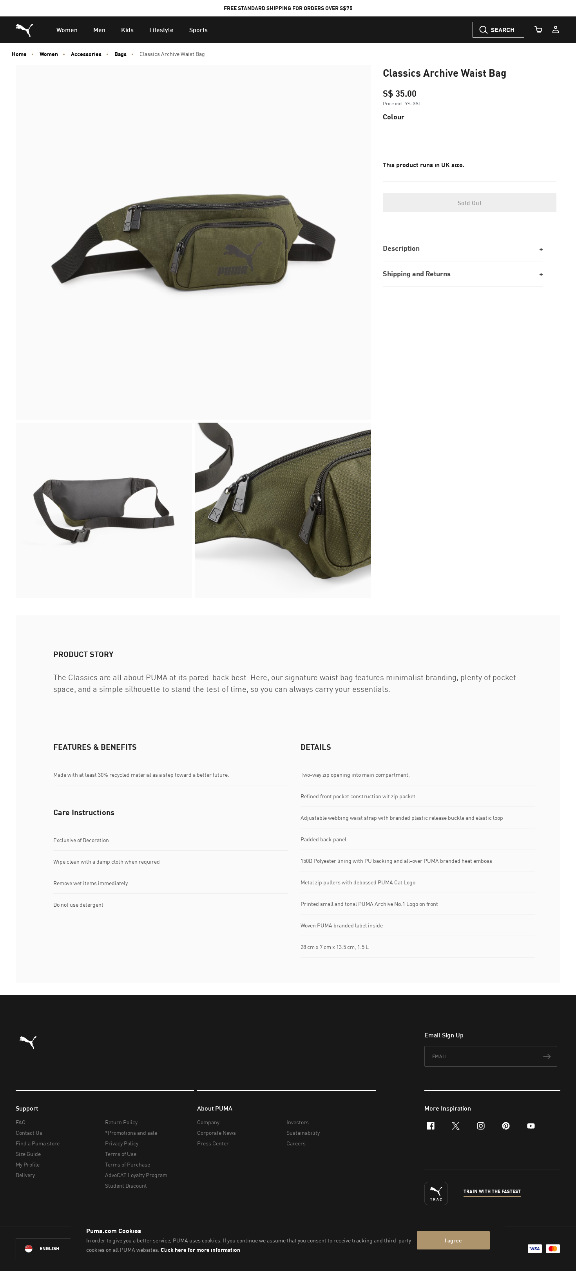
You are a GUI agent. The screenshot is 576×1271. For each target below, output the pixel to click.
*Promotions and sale (131, 1132)
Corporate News (216, 1132)
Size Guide (28, 1153)
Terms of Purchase (127, 1164)
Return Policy (121, 1122)
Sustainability (303, 1132)
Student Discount (126, 1185)
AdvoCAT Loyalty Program (136, 1175)
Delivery (25, 1175)
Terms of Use (120, 1153)
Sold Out (470, 202)
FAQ (20, 1122)
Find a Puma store (38, 1143)
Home (19, 54)
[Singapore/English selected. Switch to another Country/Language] (59, 1249)
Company (208, 1122)
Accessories (86, 54)
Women (49, 54)
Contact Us (29, 1132)
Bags (120, 54)
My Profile (28, 1164)
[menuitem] (67, 29)
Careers (296, 1143)
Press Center (213, 1143)
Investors (297, 1122)
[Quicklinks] (555, 29)
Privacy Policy (121, 1143)
